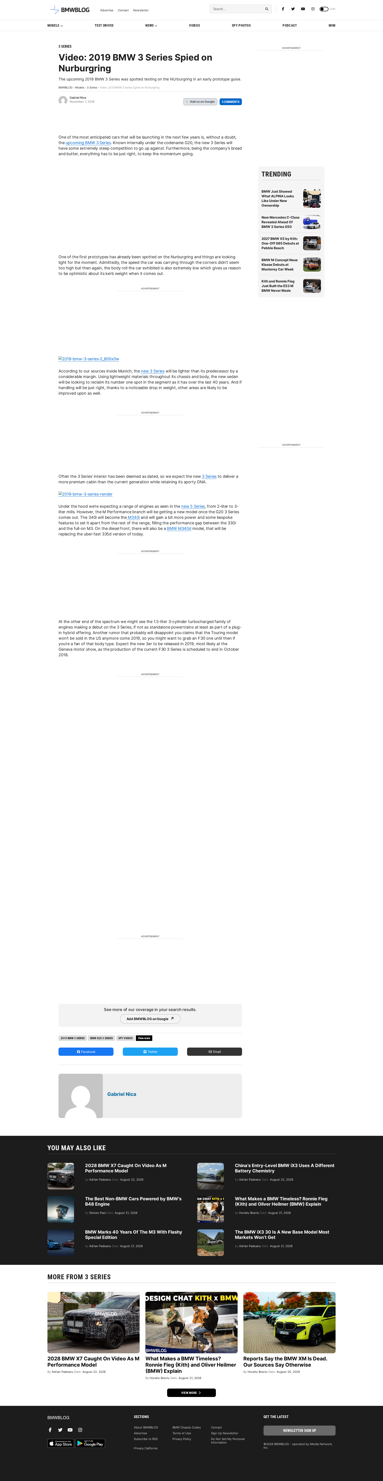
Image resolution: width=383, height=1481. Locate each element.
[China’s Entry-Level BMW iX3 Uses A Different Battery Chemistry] (210, 1165)
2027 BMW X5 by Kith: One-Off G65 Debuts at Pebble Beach (280, 243)
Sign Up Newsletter (224, 1433)
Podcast (290, 25)
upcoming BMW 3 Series (88, 142)
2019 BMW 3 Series (73, 1038)
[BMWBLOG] (83, 1418)
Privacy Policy (181, 1439)
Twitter (152, 1052)
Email (216, 1052)
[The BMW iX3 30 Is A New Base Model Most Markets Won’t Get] (210, 1231)
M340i (133, 517)
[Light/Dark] (324, 9)
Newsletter (141, 10)
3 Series (65, 46)
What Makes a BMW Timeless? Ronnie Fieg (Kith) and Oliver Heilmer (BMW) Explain (281, 1201)
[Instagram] (313, 9)
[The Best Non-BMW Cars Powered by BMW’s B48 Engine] (60, 1198)
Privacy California (145, 1448)
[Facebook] (283, 9)
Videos (194, 25)
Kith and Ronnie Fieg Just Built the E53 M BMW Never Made (278, 286)
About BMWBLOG (146, 1427)
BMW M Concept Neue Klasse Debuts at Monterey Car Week (280, 264)
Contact (123, 10)
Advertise (106, 10)
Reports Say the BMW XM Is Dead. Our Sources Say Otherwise (285, 1362)
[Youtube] (303, 9)
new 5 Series (193, 506)
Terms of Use (181, 1433)
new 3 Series (152, 371)
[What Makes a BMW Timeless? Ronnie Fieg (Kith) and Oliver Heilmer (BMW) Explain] (210, 1198)
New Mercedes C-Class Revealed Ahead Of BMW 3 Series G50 (280, 222)
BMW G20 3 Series (101, 1038)
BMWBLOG (65, 87)
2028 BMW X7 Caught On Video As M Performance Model (125, 1168)
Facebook (88, 1052)
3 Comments (231, 102)
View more (189, 1393)
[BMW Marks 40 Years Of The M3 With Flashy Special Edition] (60, 1231)
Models (53, 25)
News (149, 25)
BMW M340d (179, 528)
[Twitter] (293, 9)
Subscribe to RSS (146, 1439)
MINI (332, 25)
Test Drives (104, 25)
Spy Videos (125, 1038)
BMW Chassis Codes (186, 1427)
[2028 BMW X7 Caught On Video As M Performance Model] (60, 1165)
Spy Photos (241, 25)
